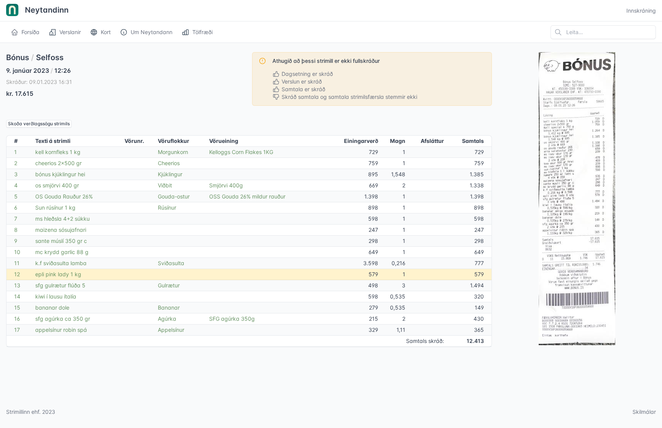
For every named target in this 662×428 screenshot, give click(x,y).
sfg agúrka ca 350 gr (62, 318)
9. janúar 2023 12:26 (38, 70)
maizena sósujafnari (60, 229)
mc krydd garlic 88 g (61, 252)
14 (17, 296)
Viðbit (165, 185)
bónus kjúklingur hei (60, 174)
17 (17, 329)
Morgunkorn (173, 152)
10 (17, 252)
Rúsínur (167, 207)
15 (17, 307)
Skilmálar (644, 411)
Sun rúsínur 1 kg (55, 207)
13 (17, 285)
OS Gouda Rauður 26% (64, 196)
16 (17, 318)
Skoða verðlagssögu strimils (39, 123)
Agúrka (167, 318)
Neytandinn (46, 10)
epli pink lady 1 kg (58, 274)
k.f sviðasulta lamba (61, 263)
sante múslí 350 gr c (61, 241)
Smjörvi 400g (226, 185)
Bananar (169, 307)
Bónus (17, 57)
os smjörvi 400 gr (57, 185)
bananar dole (52, 307)
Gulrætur (169, 285)
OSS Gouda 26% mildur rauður (247, 196)
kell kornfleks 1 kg (57, 152)
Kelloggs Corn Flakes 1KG (241, 152)
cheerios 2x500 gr (58, 163)
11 (17, 263)
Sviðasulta (171, 263)
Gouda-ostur (174, 196)
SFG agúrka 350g (232, 318)
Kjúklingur (170, 174)
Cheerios (169, 163)
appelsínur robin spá (61, 329)
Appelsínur (171, 329)
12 (17, 274)
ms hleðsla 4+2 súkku (62, 218)
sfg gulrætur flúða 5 (60, 285)
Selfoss (50, 57)
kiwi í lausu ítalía (55, 296)
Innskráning (641, 10)
